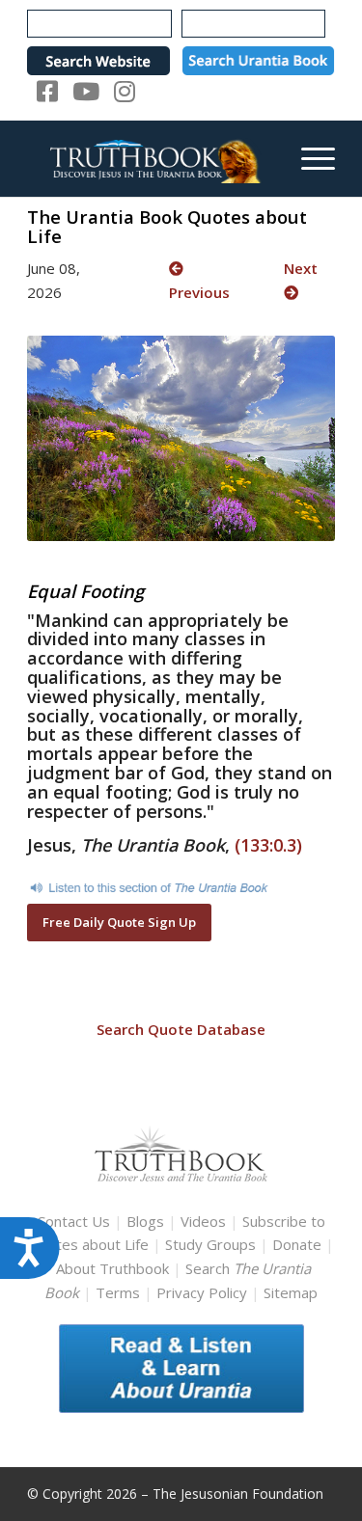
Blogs (145, 1221)
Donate (296, 1244)
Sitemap (291, 1292)
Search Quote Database (181, 1029)
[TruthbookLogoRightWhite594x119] (150, 158)
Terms (118, 1292)
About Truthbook (112, 1268)
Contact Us (73, 1221)
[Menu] (308, 158)
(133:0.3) (268, 844)
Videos (203, 1221)
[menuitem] (308, 158)
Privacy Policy (201, 1292)
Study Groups (212, 1244)
